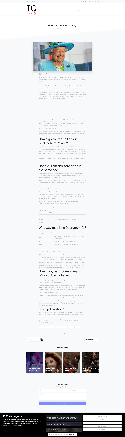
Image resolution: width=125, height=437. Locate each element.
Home (48, 29)
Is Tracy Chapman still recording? (90, 369)
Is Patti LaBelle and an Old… (70, 369)
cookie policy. (71, 434)
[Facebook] (28, 1)
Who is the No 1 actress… (51, 369)
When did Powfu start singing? (34, 369)
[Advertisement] (62, 109)
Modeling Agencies (102, 423)
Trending (77, 326)
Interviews (64, 326)
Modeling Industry (102, 426)
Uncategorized (102, 429)
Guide (102, 419)
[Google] (30, 1)
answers (41, 326)
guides (58, 326)
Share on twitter (69, 333)
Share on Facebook (57, 333)
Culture (47, 326)
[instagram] (34, 1)
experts (52, 326)
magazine (71, 326)
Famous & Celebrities (57, 29)
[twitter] (32, 1)
